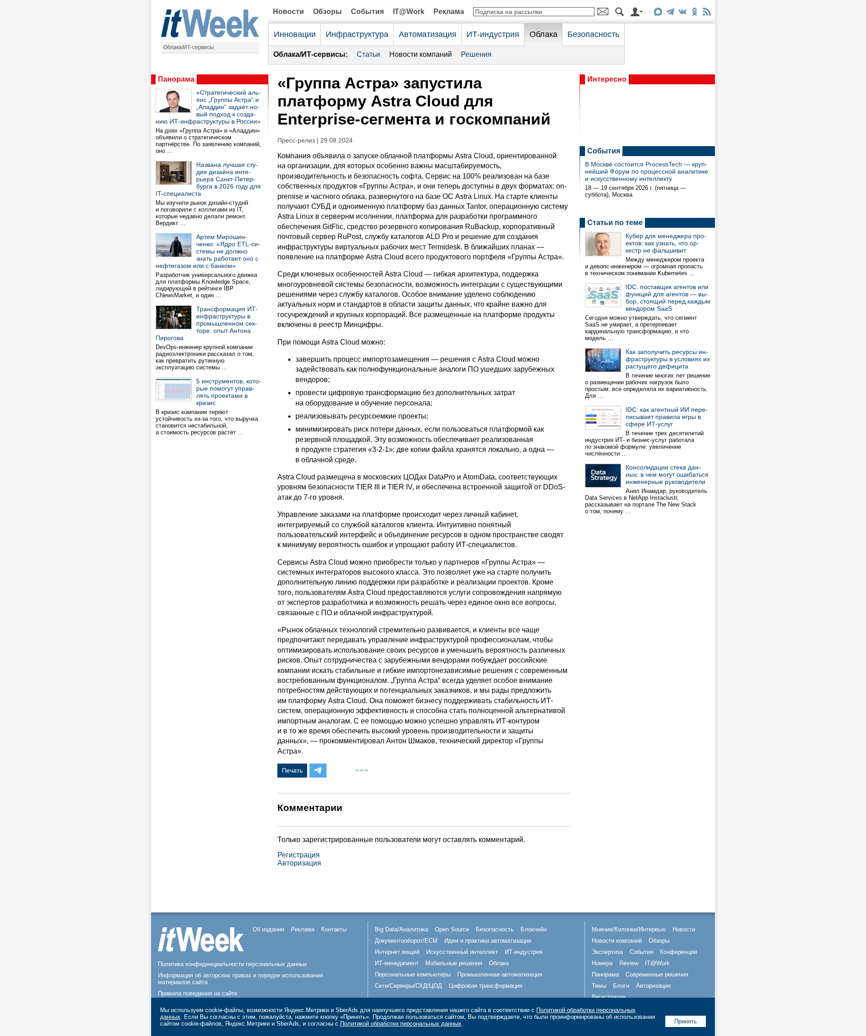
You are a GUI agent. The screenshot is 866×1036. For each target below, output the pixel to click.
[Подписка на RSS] (706, 13)
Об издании (268, 929)
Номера (602, 963)
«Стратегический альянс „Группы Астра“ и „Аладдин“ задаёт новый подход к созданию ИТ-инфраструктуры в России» (208, 107)
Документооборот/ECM (406, 940)
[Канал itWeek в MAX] (658, 13)
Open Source (452, 929)
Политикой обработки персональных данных (400, 1023)
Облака (543, 34)
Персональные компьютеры (413, 974)
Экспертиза (607, 952)
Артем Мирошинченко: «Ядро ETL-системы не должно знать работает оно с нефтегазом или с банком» (208, 251)
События (367, 11)
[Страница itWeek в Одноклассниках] (694, 13)
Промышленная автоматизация (499, 974)
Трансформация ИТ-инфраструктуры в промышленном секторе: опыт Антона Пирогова (207, 323)
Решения (476, 54)
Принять (685, 1021)
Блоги (621, 985)
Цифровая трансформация (485, 985)
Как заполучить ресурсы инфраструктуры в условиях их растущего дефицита (668, 359)
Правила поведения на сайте (197, 993)
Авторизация (299, 863)
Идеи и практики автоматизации (487, 940)
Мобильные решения (453, 963)
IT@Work (408, 11)
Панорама (176, 79)
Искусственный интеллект (462, 952)
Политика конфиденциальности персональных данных (232, 964)
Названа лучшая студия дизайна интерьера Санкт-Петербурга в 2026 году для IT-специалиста (208, 179)
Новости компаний (420, 54)
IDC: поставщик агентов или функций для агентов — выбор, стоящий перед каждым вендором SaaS (668, 297)
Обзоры (327, 11)
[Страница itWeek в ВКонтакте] (682, 13)
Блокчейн (534, 929)
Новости (288, 11)
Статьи (368, 54)
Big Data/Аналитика (401, 929)
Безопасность (593, 34)
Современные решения (657, 974)
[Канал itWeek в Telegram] (670, 13)
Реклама (448, 11)
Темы (599, 985)
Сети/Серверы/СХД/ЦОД (408, 985)
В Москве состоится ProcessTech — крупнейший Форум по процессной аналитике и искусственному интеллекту (646, 171)
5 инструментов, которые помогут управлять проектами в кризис (228, 392)
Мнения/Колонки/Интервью (629, 929)
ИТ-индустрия (492, 34)
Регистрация (298, 855)
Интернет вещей (397, 952)
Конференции (678, 952)
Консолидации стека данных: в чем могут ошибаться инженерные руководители (667, 474)
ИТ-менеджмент (397, 963)
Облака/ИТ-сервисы (188, 47)
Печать (292, 770)
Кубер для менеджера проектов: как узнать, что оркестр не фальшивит (666, 243)
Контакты (333, 929)
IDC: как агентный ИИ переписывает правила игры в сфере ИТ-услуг (667, 417)
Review (628, 963)
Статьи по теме (615, 222)
